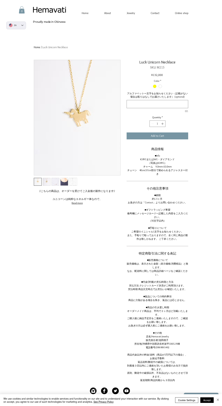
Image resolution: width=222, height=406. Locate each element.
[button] (22, 10)
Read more (77, 203)
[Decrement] (152, 124)
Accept (207, 400)
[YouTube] (126, 390)
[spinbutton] (157, 124)
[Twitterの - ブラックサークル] (115, 390)
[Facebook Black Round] (104, 390)
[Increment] (163, 124)
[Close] (218, 400)
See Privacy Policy (103, 401)
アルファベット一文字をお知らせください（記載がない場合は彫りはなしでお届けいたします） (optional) (157, 95)
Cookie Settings (186, 400)
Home (37, 47)
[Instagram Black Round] (93, 390)
